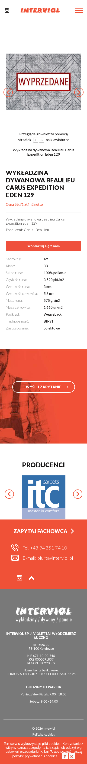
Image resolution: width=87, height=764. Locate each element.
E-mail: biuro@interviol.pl (48, 558)
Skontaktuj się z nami (44, 246)
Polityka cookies (43, 734)
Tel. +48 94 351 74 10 (45, 547)
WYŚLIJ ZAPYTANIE (43, 387)
